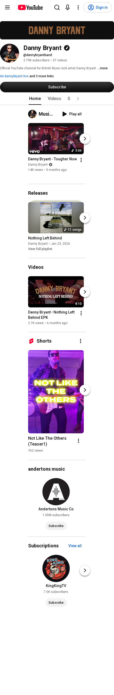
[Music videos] (33, 114)
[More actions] (81, 160)
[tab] (35, 98)
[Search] (57, 7)
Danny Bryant (38, 164)
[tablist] (57, 98)
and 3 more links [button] (41, 76)
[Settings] (78, 7)
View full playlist (40, 249)
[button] (78, 98)
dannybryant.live (16, 76)
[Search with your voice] (67, 7)
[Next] (85, 138)
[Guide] (7, 7)
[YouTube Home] (30, 7)
